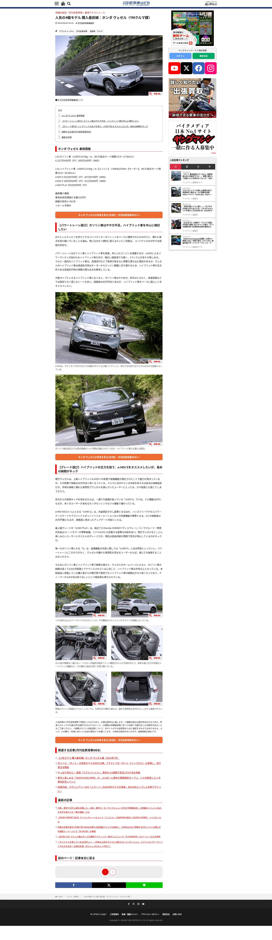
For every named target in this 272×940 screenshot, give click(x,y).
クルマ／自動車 (73, 896)
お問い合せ (177, 914)
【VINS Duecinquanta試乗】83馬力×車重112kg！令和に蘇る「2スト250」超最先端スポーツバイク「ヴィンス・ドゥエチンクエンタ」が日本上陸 (197, 241)
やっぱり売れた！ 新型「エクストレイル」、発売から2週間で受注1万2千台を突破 (99, 772)
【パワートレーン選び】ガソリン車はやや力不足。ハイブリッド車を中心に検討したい (99, 121)
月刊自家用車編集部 (85, 23)
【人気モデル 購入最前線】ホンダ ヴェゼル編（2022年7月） (89, 758)
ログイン (180, 55)
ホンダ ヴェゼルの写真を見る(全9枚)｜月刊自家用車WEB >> (109, 215)
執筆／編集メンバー (130, 914)
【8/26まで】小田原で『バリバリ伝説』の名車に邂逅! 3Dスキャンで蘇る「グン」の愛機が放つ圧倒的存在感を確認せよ (198, 225)
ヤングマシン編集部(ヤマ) (192, 247)
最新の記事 (65, 137)
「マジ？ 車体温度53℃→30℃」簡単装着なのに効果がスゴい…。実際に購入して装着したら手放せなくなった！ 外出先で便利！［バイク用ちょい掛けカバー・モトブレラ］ (197, 176)
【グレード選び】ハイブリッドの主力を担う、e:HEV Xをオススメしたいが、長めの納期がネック (103, 126)
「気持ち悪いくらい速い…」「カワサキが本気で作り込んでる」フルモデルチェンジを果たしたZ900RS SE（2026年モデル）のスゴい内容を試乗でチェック (198, 208)
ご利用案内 (114, 914)
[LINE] (144, 885)
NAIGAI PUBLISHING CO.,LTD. (133, 920)
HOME (60, 896)
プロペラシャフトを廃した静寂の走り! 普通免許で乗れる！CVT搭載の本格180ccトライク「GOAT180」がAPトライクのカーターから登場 (197, 192)
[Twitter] (109, 885)
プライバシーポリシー (150, 914)
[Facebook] (73, 885)
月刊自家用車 (81, 31)
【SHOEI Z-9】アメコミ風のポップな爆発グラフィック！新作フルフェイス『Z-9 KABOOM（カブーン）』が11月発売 (109, 836)
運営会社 (166, 914)
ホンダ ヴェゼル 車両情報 (71, 115)
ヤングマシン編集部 (190, 198)
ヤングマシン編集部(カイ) (192, 182)
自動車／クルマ (96, 31)
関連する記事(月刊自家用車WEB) (75, 131)
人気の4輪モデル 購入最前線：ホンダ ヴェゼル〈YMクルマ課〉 (107, 896)
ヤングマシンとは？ (98, 914)
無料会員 (204, 55)
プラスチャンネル (66, 31)
